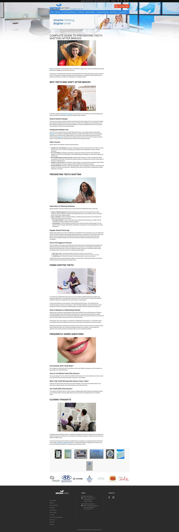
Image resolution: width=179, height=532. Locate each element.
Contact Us (52, 519)
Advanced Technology (102, 12)
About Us (57, 12)
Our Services (80, 12)
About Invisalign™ (90, 12)
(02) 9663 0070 (88, 501)
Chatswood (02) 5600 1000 (102, 1)
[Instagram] (118, 1)
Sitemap (52, 524)
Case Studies (113, 12)
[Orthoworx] (62, 492)
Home (52, 12)
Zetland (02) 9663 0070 (88, 1)
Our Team (52, 515)
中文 (128, 1)
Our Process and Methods (69, 12)
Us (123, 6)
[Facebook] (121, 1)
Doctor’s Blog (122, 12)
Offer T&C (52, 522)
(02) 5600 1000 (88, 509)
